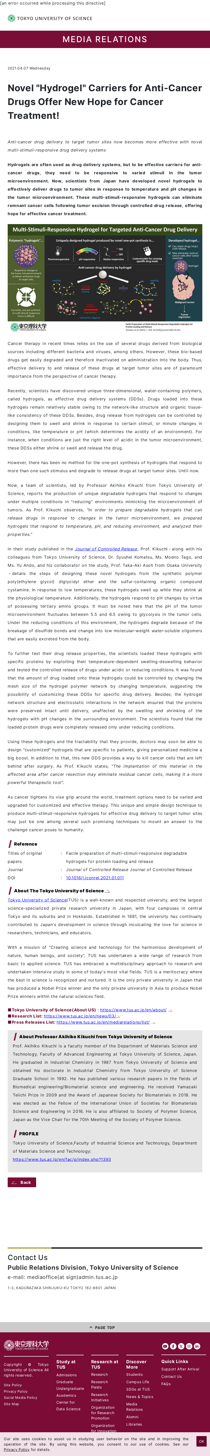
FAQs (166, 1384)
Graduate (64, 1382)
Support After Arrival (180, 1369)
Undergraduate (70, 1388)
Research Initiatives (100, 1397)
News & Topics (139, 1396)
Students (134, 1374)
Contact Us (171, 1376)
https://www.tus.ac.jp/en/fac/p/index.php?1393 (62, 1159)
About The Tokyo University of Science (59, 890)
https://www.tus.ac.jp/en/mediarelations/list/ (103, 1022)
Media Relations (134, 1407)
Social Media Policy (20, 1397)
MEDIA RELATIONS (105, 39)
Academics (66, 1395)
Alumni (132, 1417)
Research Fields (99, 1384)
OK (201, 1441)
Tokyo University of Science (37, 900)
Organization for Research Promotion (103, 1412)
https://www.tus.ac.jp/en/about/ (133, 1009)
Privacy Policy (16, 1391)
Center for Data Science (68, 1405)
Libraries (134, 1424)
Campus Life (137, 1382)
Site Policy (13, 1385)
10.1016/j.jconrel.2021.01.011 (95, 877)
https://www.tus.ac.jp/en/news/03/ (80, 1016)
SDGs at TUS (138, 1389)
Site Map (11, 1404)
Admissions (66, 1375)
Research (99, 1374)
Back (25, 1182)
